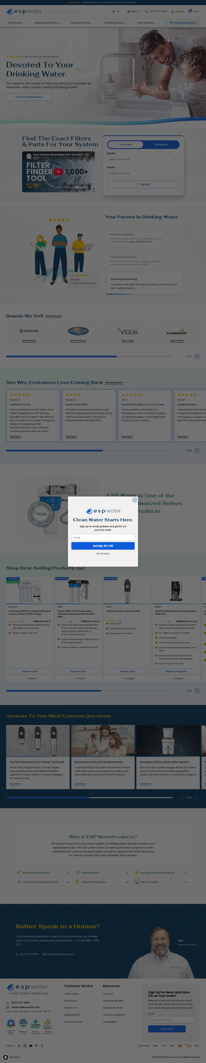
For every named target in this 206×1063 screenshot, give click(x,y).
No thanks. (103, 553)
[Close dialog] (134, 500)
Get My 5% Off (103, 546)
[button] (5, 1057)
